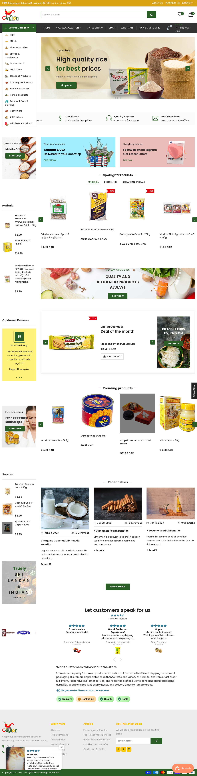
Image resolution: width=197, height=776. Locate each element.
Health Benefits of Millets (96, 739)
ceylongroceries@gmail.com (22, 755)
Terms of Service (60, 744)
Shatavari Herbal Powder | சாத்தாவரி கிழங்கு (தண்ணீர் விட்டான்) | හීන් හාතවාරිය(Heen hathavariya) (24, 273)
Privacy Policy (58, 739)
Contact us (173, 3)
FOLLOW (127, 160)
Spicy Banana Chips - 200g (22, 523)
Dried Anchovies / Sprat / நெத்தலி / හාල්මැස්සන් (55, 236)
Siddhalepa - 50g (130, 440)
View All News (117, 586)
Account (187, 3)
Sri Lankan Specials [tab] (134, 182)
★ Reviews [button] (194, 391)
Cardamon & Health (94, 749)
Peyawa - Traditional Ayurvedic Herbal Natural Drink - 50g (25, 220)
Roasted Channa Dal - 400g (24, 486)
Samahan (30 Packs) (22, 242)
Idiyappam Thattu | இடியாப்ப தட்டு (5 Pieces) (175, 442)
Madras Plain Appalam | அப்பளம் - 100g (177, 236)
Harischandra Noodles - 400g (97, 229)
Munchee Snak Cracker (54, 435)
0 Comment (82, 533)
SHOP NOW (15, 155)
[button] (16, 377)
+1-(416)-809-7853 (17, 751)
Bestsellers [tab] (110, 182)
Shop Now (66, 96)
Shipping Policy (59, 754)
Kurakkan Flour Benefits (95, 744)
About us (157, 3)
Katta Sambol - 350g (114, 344)
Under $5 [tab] (93, 182)
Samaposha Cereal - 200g (135, 234)
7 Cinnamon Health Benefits (111, 531)
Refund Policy (58, 749)
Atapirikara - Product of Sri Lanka (95, 442)
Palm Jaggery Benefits (95, 730)
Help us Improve (59, 734)
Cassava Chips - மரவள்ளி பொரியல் (24, 504)
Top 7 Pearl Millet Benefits (97, 734)
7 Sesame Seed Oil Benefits (164, 530)
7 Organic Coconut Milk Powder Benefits (60, 542)
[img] (117, 615)
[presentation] (47, 68)
